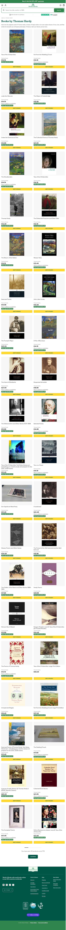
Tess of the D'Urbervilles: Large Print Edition (46, 666)
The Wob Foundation (32, 883)
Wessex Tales (37, 258)
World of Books (24, 922)
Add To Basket (16, 66)
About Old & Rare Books (56, 880)
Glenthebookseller (34, 893)
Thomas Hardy (5, 218)
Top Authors (33, 886)
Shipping (43, 879)
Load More (32, 856)
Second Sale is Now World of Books (34, 890)
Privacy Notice (33, 922)
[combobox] (32, 10)
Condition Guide (45, 890)
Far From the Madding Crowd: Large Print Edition (48, 708)
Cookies (43, 893)
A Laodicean (37, 506)
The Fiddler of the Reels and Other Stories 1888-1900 (16, 588)
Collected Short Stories (40, 788)
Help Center (44, 885)
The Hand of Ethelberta (8, 382)
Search (58, 10)
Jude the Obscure (7, 96)
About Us (32, 879)
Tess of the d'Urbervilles (8, 54)
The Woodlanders (6, 177)
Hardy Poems (37, 587)
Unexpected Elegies (7, 708)
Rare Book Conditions (54, 884)
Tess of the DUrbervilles (40, 177)
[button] (2, 5)
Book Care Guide (56, 887)
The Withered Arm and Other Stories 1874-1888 (16, 423)
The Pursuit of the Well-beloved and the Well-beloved (47, 549)
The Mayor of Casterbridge (41, 96)
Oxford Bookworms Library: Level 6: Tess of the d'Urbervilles (47, 831)
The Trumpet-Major (7, 340)
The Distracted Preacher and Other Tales (45, 218)
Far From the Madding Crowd (42, 54)
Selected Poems (6, 299)
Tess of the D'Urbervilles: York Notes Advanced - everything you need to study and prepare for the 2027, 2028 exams (15, 466)
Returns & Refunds (45, 882)
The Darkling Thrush (39, 747)
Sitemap (43, 896)
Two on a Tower (38, 465)
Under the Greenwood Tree (9, 137)
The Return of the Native (9, 258)
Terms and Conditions (42, 922)
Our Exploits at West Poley (9, 506)
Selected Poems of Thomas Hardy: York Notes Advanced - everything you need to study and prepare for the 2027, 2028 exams (15, 749)
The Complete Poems (8, 830)
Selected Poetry (38, 423)
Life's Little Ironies (38, 299)
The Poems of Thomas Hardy (10, 666)
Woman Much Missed (8, 627)
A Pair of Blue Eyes (38, 340)
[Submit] (4, 10)
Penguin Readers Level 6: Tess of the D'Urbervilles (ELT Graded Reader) (48, 627)
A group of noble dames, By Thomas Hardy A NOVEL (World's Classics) (15, 789)
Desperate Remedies (39, 382)
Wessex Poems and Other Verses (11, 548)
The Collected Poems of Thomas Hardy (45, 137)
